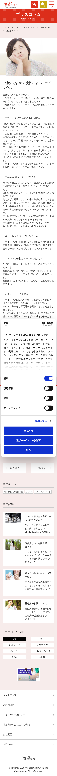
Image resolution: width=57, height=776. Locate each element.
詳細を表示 (41, 421)
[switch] (48, 388)
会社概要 (7, 734)
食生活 (14, 657)
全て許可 (28, 430)
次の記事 (42, 468)
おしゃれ (28, 492)
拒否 (28, 450)
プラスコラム (15, 27)
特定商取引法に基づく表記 (16, 724)
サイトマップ (9, 695)
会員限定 (42, 657)
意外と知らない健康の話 (13, 492)
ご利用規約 (8, 705)
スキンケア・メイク (43, 492)
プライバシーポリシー (14, 714)
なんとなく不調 (14, 645)
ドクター (42, 639)
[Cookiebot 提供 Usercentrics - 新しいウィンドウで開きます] (40, 324)
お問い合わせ (9, 744)
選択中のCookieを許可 (28, 440)
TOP (4, 27)
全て (14, 639)
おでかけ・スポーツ (43, 651)
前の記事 (14, 468)
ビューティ (14, 651)
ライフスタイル (29, 27)
